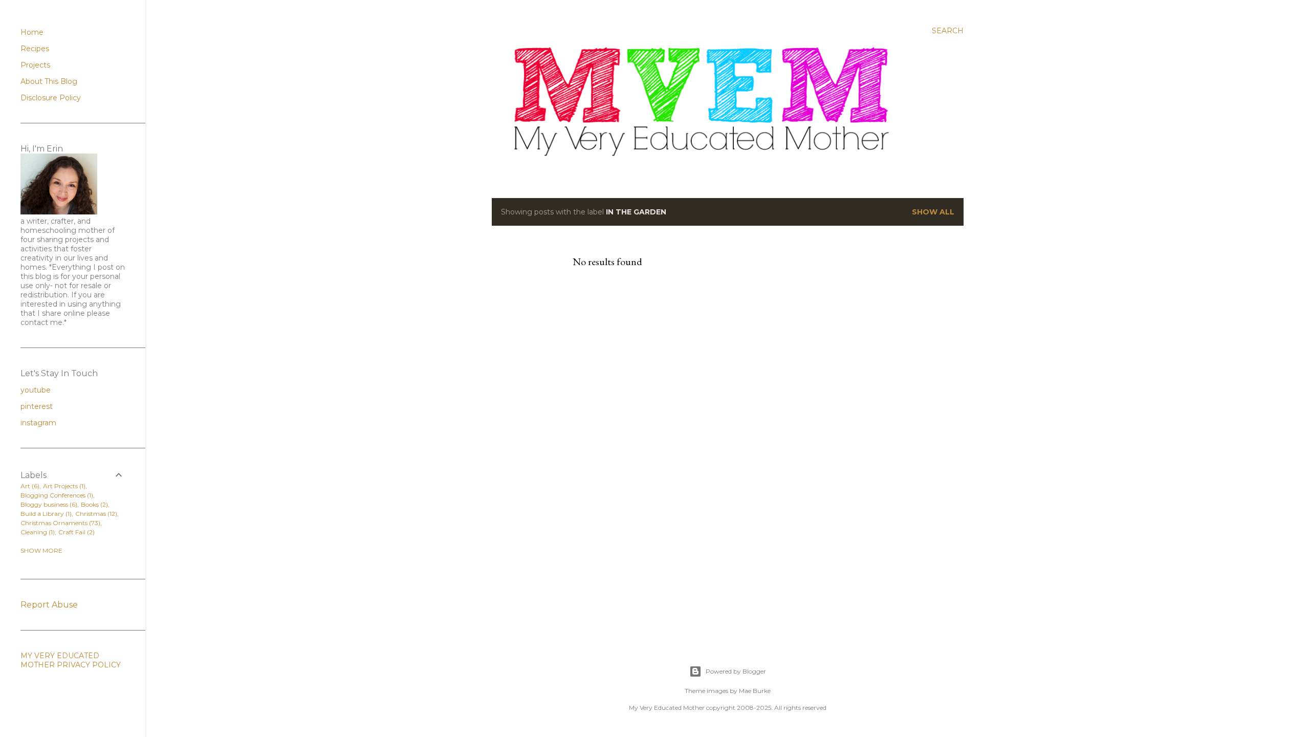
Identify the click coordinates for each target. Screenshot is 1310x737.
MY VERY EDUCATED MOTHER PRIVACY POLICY (70, 660)
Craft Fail (75, 532)
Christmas (95, 513)
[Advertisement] (740, 387)
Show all (933, 211)
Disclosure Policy (50, 97)
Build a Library (45, 513)
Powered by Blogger (736, 671)
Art (28, 486)
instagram (38, 422)
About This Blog (48, 81)
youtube (35, 390)
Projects (35, 65)
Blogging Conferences (55, 495)
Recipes (34, 48)
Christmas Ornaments (59, 523)
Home (31, 32)
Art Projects (63, 486)
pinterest (36, 406)
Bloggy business (47, 504)
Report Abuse (49, 605)
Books (93, 504)
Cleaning (36, 532)
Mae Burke (755, 691)
